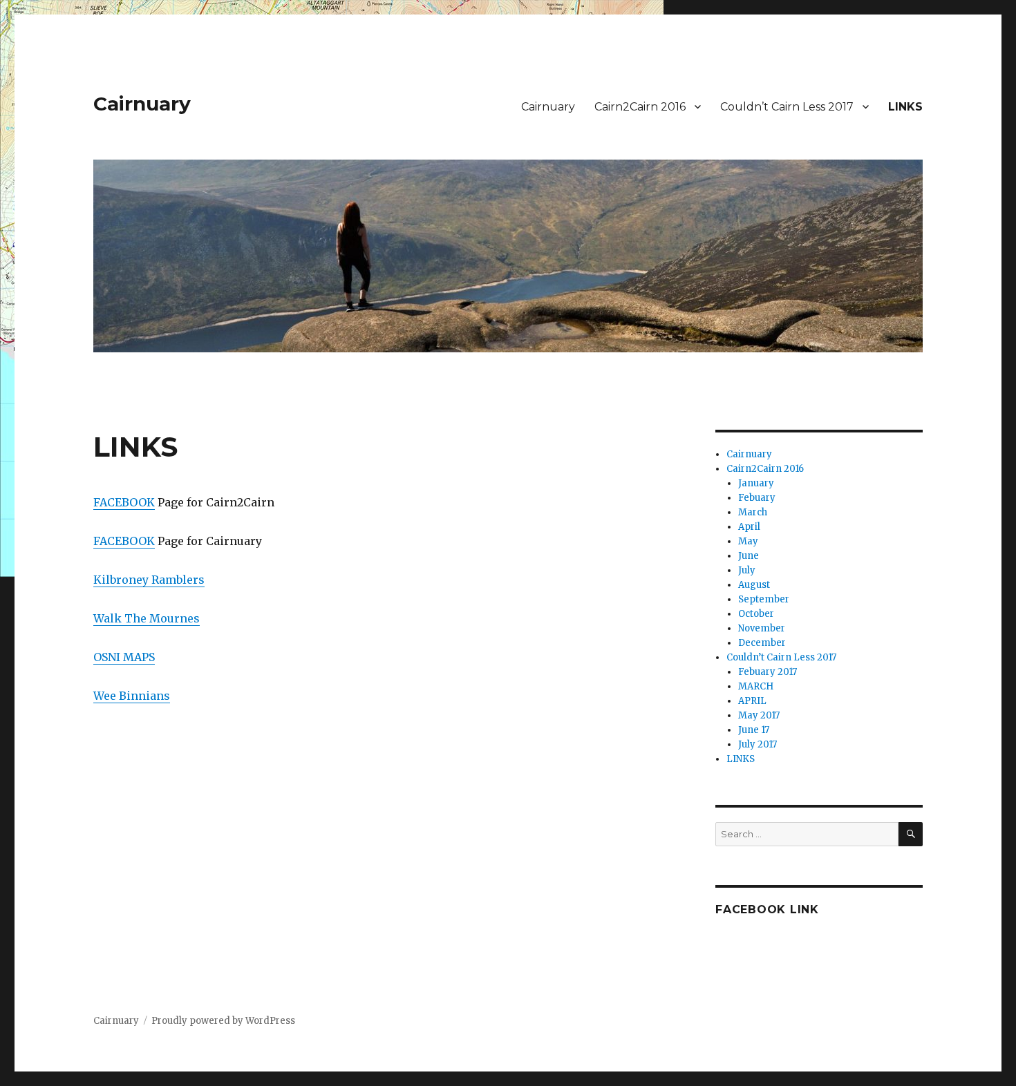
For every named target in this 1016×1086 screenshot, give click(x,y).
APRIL (752, 701)
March (752, 512)
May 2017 (759, 715)
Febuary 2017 (767, 672)
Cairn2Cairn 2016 (640, 106)
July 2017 (757, 744)
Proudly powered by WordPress (223, 1021)
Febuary (756, 498)
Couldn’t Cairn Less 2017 (787, 106)
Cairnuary (142, 103)
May (748, 541)
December (762, 643)
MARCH (755, 686)
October (756, 614)
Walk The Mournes (146, 618)
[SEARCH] (911, 834)
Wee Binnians (131, 696)
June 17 (753, 730)
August (754, 585)
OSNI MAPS (124, 657)
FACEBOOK (124, 502)
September (763, 599)
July (746, 570)
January (756, 483)
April (749, 527)
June (748, 556)
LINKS (905, 106)
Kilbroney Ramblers (149, 580)
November (761, 628)
